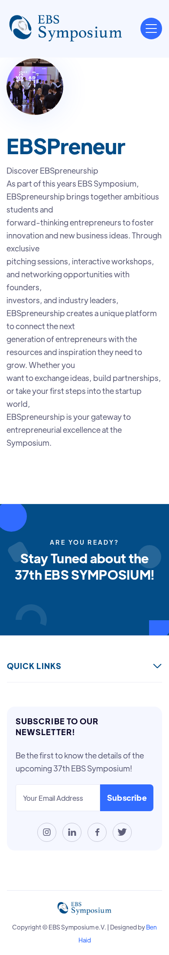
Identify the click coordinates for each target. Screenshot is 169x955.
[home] (66, 28)
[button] (151, 28)
